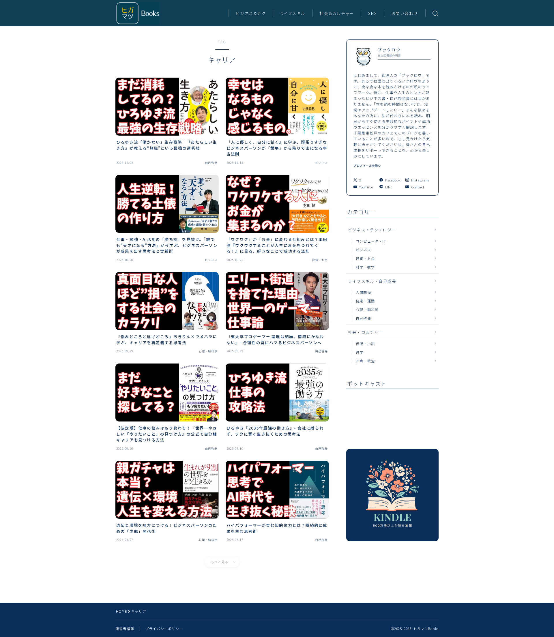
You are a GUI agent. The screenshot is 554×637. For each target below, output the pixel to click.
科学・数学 (365, 267)
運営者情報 (124, 628)
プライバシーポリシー (164, 628)
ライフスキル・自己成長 (372, 281)
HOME (121, 611)
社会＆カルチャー (336, 13)
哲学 (359, 352)
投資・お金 (365, 258)
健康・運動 (365, 300)
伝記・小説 (365, 343)
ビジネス (363, 249)
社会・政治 (365, 360)
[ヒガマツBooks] (138, 13)
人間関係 (363, 292)
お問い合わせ (404, 13)
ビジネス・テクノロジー (372, 230)
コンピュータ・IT (371, 241)
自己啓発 (363, 318)
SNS (372, 13)
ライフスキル (293, 13)
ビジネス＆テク (251, 13)
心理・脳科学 (367, 309)
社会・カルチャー (365, 332)
